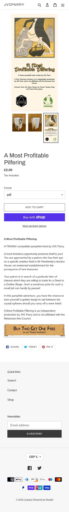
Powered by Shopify (43, 500)
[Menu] (63, 5)
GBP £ (33, 456)
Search (11, 380)
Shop (10, 399)
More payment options (34, 226)
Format (8, 188)
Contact (12, 390)
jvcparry (14, 4)
